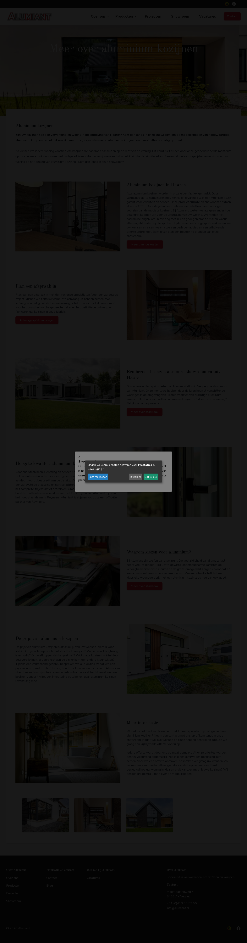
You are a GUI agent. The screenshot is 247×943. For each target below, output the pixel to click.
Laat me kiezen (98, 477)
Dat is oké (151, 477)
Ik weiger (135, 477)
